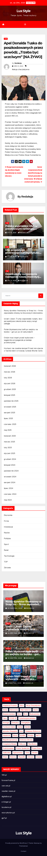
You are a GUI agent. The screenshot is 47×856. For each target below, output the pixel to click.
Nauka (7, 533)
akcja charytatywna (33, 705)
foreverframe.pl (8, 780)
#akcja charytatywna (20, 69)
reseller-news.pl (8, 791)
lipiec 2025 (8, 418)
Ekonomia (8, 515)
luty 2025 (8, 447)
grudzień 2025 (10, 389)
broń (25, 714)
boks (19, 714)
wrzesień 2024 (10, 477)
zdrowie (31, 757)
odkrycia (22, 744)
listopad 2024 (9, 465)
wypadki (21, 757)
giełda (20, 727)
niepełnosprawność (10, 740)
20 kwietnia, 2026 (15, 608)
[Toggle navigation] (25, 24)
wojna (5, 757)
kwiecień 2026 (10, 366)
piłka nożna (32, 744)
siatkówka (6, 753)
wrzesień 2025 (10, 407)
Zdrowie (7, 567)
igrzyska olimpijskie (10, 731)
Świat (6, 550)
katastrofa (6, 735)
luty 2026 (8, 378)
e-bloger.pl (6, 802)
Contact (23, 851)
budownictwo (35, 714)
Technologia (9, 556)
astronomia (14, 710)
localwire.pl (6, 807)
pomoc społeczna (22, 748)
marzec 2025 (9, 442)
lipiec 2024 (8, 488)
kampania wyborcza (32, 731)
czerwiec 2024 (10, 494)
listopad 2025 (9, 395)
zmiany (38, 757)
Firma (6, 521)
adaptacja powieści (10, 705)
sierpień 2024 (9, 482)
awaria (35, 710)
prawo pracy (36, 748)
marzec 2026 (9, 372)
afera (22, 705)
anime (5, 710)
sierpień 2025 (9, 412)
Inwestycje (8, 527)
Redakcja (18, 63)
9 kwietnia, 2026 (15, 683)
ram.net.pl (6, 786)
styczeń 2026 (9, 383)
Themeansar (23, 846)
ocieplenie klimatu (9, 744)
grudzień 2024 (10, 459)
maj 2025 (8, 430)
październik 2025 (11, 401)
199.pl (4, 775)
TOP (5, 38)
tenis (27, 753)
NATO (38, 735)
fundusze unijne (9, 727)
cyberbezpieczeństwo (27, 718)
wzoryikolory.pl (8, 813)
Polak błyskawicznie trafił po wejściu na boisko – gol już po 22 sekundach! (21, 654)
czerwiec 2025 (10, 424)
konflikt (22, 735)
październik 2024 (11, 471)
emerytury (15, 723)
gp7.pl (4, 818)
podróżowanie (8, 748)
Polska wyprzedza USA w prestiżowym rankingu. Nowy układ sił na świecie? (22, 228)
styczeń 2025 (9, 453)
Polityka (7, 538)
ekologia (6, 723)
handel (27, 727)
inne (21, 731)
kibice (15, 735)
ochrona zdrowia (26, 740)
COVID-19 (12, 718)
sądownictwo (18, 753)
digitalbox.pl (7, 796)
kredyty (31, 735)
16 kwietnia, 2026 (15, 633)
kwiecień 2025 (10, 436)
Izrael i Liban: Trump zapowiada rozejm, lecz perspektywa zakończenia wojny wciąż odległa (23, 321)
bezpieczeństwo (9, 714)
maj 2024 (8, 500)
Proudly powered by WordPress (16, 843)
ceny (5, 718)
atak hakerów (26, 710)
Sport (6, 544)
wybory (13, 757)
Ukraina (34, 753)
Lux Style (23, 11)
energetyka (26, 723)
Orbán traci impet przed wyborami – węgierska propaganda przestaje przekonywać (19, 340)
